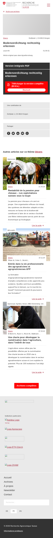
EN (20, 511)
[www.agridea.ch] (26, 420)
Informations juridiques (13, 531)
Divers (5, 38)
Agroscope (11, 159)
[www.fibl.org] (26, 456)
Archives (8, 482)
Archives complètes (26, 386)
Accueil (7, 477)
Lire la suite (37, 225)
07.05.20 (42, 331)
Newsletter (9, 490)
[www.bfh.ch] (26, 438)
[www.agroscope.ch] (26, 429)
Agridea (19, 304)
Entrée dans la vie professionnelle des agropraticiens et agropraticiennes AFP (25, 266)
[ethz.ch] (26, 447)
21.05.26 (42, 187)
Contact (8, 494)
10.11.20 (42, 258)
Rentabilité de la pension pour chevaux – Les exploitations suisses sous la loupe (23, 193)
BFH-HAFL (11, 230)
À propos (8, 486)
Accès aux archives (13, 11)
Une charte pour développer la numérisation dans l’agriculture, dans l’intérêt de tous (25, 340)
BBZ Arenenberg (34, 304)
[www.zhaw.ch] (26, 465)
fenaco (25, 304)
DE (7, 511)
